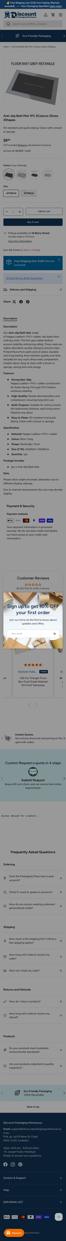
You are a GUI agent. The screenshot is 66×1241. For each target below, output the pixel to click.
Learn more (56, 6)
